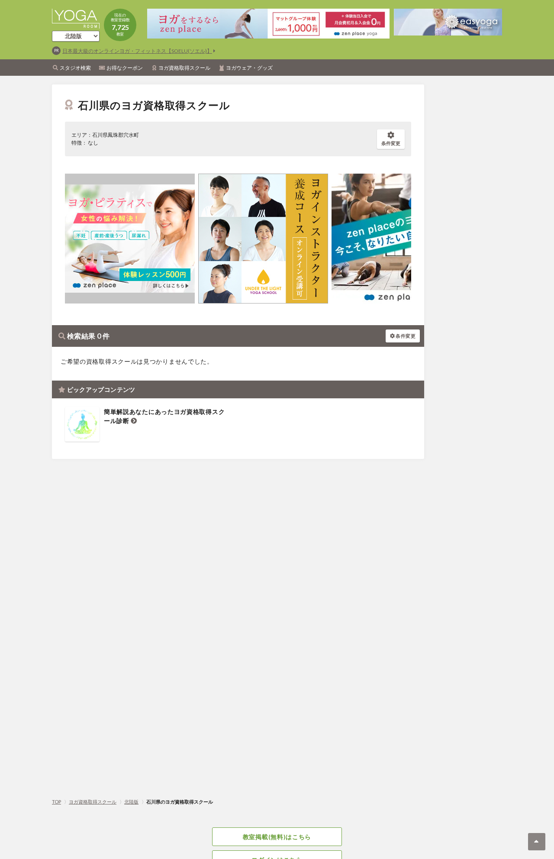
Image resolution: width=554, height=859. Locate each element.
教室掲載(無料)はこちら (277, 836)
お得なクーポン (124, 68)
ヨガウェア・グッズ (249, 68)
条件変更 (390, 143)
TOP (56, 801)
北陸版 (131, 801)
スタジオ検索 (75, 68)
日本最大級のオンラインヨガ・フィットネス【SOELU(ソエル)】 (137, 51)
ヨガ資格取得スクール (184, 68)
